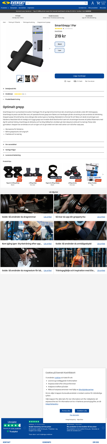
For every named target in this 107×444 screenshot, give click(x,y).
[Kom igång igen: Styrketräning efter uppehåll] (26, 234)
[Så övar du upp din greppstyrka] (80, 207)
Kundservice (82, 8)
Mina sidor (103, 8)
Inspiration (31, 8)
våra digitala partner (86, 389)
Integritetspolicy (52, 404)
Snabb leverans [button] (53, 17)
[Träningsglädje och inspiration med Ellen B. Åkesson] (80, 261)
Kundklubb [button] (89, 17)
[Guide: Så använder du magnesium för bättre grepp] (26, 261)
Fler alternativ (74, 415)
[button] (101, 3)
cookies (58, 377)
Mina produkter (93, 8)
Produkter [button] (4, 8)
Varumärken (22, 8)
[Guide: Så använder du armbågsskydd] (80, 234)
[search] (56, 3)
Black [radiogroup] (60, 44)
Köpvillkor (80, 420)
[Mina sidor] (92, 3)
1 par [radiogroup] (59, 50)
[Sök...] (86, 3)
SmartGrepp (58, 31)
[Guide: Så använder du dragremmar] (26, 207)
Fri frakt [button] (18, 17)
